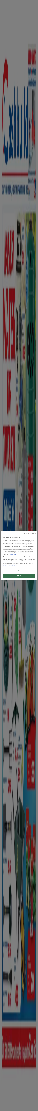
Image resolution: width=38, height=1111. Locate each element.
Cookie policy (13, 554)
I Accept (19, 575)
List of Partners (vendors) (10, 565)
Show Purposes (19, 570)
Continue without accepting (30, 533)
